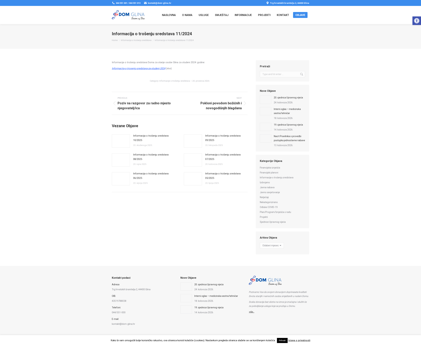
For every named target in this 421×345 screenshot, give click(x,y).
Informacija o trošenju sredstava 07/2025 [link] (223, 157)
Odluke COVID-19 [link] (269, 207)
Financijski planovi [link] (269, 172)
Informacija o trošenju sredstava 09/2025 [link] (223, 138)
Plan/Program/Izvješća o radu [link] (275, 212)
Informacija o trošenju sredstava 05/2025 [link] (223, 175)
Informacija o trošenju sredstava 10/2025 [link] (151, 138)
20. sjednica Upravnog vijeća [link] (288, 97)
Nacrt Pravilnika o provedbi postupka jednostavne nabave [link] (289, 138)
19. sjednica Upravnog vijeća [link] (288, 124)
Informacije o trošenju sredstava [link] (174, 81)
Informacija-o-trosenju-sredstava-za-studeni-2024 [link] (138, 68)
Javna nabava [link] (267, 187)
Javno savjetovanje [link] (270, 192)
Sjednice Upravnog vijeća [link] (273, 222)
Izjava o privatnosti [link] (299, 340)
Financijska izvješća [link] (270, 167)
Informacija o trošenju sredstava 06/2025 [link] (151, 175)
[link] (416, 20)
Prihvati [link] (282, 340)
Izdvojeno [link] (265, 182)
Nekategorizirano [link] (269, 202)
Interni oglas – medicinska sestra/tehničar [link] (287, 111)
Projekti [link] (264, 217)
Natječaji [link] (264, 197)
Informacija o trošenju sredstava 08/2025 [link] (151, 157)
